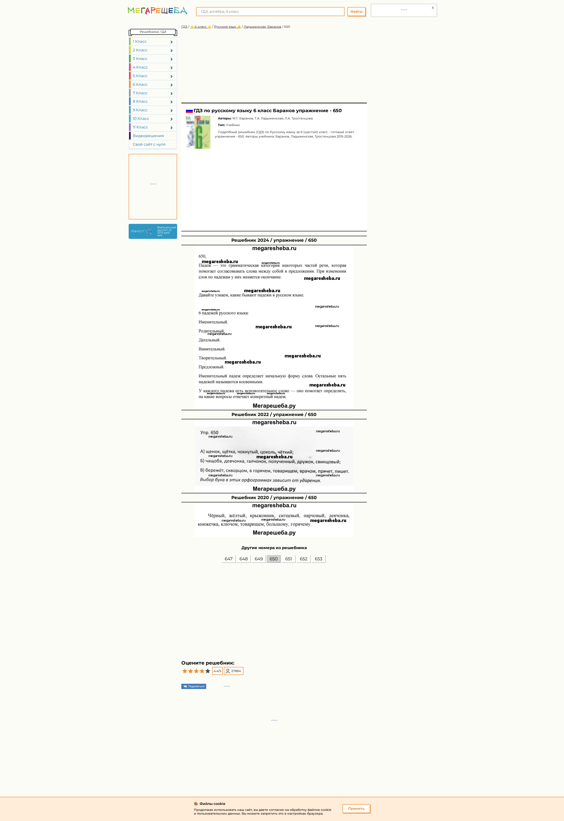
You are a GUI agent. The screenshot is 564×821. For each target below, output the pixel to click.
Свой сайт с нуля (149, 144)
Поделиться (196, 686)
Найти (356, 11)
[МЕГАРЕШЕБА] (157, 11)
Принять (356, 808)
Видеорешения (148, 136)
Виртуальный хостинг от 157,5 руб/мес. (166, 231)
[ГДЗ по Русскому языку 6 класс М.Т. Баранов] (198, 132)
